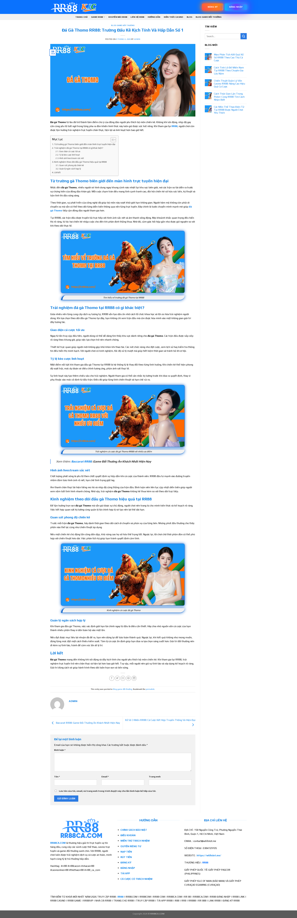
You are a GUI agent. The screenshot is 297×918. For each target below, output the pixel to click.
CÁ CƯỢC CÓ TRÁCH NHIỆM (137, 878)
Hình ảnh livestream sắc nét (71, 158)
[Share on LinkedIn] (134, 678)
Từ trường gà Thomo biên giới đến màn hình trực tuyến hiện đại (84, 144)
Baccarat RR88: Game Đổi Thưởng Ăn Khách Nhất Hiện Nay (87, 722)
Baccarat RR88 (81, 461)
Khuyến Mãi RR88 (117, 17)
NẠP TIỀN (126, 851)
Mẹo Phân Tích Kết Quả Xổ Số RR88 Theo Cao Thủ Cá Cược (228, 57)
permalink (150, 689)
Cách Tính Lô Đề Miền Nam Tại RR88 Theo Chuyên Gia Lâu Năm (229, 70)
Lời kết (57, 172)
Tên (57, 776)
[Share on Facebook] (111, 678)
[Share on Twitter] (117, 678)
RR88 (174, 126)
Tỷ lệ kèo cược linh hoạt (69, 155)
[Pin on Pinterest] (128, 678)
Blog (189, 17)
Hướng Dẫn (154, 17)
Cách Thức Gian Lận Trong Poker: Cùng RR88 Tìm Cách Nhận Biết (229, 96)
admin (137, 39)
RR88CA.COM (58, 842)
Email (105, 776)
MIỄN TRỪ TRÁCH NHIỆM (135, 840)
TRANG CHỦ (81, 17)
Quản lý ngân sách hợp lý (70, 169)
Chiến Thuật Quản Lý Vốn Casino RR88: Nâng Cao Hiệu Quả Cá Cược (229, 83)
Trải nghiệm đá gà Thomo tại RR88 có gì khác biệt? (78, 148)
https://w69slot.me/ (209, 855)
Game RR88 (97, 17)
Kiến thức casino (173, 17)
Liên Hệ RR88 (137, 17)
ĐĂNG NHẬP (128, 867)
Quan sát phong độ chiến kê (71, 165)
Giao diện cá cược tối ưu (69, 151)
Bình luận (59, 750)
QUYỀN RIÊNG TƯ (131, 846)
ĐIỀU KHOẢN (128, 835)
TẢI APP (125, 873)
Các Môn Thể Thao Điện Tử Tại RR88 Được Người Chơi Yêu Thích (229, 109)
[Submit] (244, 36)
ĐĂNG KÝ (126, 862)
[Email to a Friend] (122, 678)
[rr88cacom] (73, 7)
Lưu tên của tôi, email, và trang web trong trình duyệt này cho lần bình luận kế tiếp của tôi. (107, 791)
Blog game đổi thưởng (209, 17)
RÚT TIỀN (126, 857)
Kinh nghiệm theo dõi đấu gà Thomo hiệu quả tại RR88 (80, 161)
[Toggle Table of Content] (111, 139)
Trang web (155, 776)
